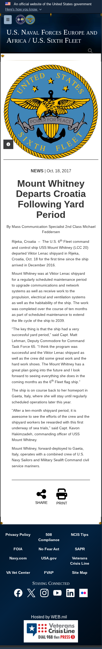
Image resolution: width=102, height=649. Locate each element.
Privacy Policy (18, 534)
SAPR (80, 549)
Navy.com (18, 558)
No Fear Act (49, 549)
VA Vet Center (18, 572)
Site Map (79, 572)
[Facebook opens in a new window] (18, 592)
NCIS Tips (79, 534)
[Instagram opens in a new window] (44, 592)
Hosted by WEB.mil (49, 617)
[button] (24, 9)
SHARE (41, 502)
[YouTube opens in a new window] (57, 592)
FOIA (18, 549)
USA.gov (49, 558)
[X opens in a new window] (31, 592)
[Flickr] (83, 592)
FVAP (48, 572)
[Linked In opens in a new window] (70, 592)
